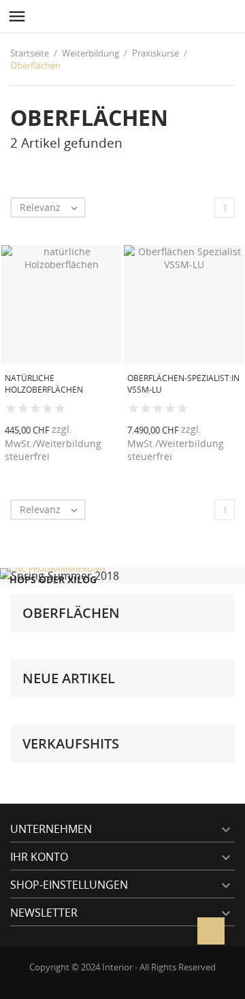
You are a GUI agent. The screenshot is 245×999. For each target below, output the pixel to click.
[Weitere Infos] (121, 460)
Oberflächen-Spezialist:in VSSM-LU (183, 383)
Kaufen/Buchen (91, 460)
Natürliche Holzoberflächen (44, 383)
